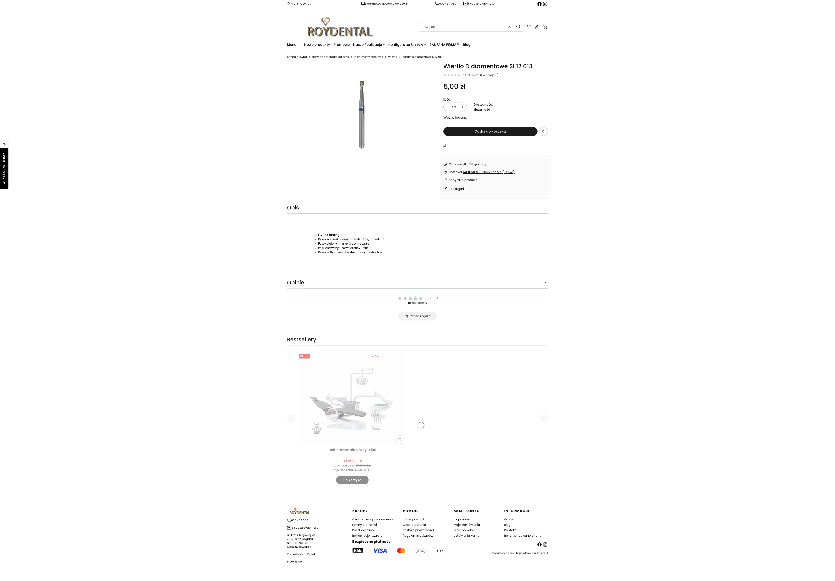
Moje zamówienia (467, 525)
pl (444, 145)
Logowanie (462, 519)
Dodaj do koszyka (490, 131)
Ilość (446, 99)
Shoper (540, 553)
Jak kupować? (413, 519)
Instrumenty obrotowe (368, 57)
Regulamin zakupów (418, 535)
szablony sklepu (504, 553)
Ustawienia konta (466, 535)
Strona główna (297, 57)
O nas (508, 519)
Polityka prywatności (418, 530)
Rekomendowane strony (522, 535)
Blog (507, 525)
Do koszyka (352, 480)
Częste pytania (414, 525)
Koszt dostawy (363, 530)
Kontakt (510, 530)
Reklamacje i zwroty (367, 535)
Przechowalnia (464, 530)
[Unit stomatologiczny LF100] (352, 399)
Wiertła (392, 57)
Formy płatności (364, 525)
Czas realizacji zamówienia (372, 519)
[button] (518, 26)
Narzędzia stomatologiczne (330, 57)
